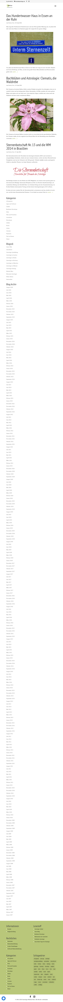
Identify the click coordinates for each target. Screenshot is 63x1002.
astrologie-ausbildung (38, 961)
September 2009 (10, 828)
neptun (48, 971)
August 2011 (9, 766)
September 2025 (10, 317)
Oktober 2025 (9, 314)
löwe (51, 969)
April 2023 (9, 392)
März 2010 (9, 812)
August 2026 (9, 287)
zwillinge (40, 984)
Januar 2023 (9, 401)
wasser (39, 982)
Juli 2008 (8, 866)
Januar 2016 (9, 625)
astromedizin (46, 961)
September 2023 (10, 379)
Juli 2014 (8, 674)
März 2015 (9, 652)
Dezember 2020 (10, 468)
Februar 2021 (9, 463)
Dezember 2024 (10, 341)
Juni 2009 (8, 836)
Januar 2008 (9, 882)
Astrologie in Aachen (11, 255)
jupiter (35, 969)
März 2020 (9, 493)
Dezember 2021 (10, 436)
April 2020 (9, 490)
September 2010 (10, 796)
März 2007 (9, 909)
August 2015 (9, 639)
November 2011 (10, 758)
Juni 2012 (8, 739)
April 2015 (9, 649)
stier (54, 976)
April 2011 (9, 777)
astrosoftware (53, 961)
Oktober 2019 (9, 506)
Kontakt (9, 929)
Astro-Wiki (9, 247)
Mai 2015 (8, 647)
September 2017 (10, 571)
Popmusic (8, 233)
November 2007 (10, 888)
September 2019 (10, 509)
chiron (44, 963)
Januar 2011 (9, 785)
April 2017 (9, 585)
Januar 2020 (9, 498)
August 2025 (9, 319)
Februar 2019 (9, 525)
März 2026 (9, 301)
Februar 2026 (9, 303)
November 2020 (10, 471)
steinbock (49, 976)
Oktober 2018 (9, 536)
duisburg (48, 963)
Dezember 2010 (10, 787)
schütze (35, 976)
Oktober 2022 (9, 409)
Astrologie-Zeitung (11, 268)
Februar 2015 (9, 655)
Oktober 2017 (9, 568)
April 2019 (9, 520)
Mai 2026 (8, 295)
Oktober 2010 (9, 793)
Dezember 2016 (10, 595)
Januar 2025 (9, 338)
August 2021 (9, 447)
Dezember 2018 (10, 530)
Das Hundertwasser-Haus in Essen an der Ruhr (29, 17)
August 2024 (9, 349)
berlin (35, 963)
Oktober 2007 (9, 890)
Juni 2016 (8, 612)
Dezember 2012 (10, 723)
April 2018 (9, 552)
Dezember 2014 (10, 660)
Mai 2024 (8, 357)
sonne (45, 976)
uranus (45, 979)
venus (49, 979)
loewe (47, 969)
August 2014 (9, 671)
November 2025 (10, 311)
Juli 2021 (8, 449)
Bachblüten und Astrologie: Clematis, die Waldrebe (31, 80)
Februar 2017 (9, 590)
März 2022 (9, 428)
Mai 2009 (8, 839)
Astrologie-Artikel (39, 929)
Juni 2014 (8, 677)
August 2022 (9, 414)
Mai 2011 (8, 774)
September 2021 (10, 444)
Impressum (10, 941)
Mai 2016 (8, 614)
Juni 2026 (8, 292)
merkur (40, 971)
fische (53, 963)
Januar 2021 (9, 466)
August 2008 (9, 863)
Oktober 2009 (9, 825)
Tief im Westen (10, 236)
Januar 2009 (9, 850)
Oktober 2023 (9, 376)
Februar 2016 (9, 622)
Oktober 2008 (9, 858)
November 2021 (10, 438)
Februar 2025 (9, 336)
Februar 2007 (9, 912)
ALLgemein (9, 201)
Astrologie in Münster (11, 266)
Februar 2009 (9, 847)
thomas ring (39, 979)
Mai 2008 (8, 871)
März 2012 (9, 747)
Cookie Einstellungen (12, 946)
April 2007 (9, 906)
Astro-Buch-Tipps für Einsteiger (42, 941)
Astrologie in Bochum (12, 260)
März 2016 (9, 620)
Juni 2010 (8, 804)
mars (54, 969)
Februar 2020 (9, 495)
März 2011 (9, 779)
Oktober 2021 (9, 441)
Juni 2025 (8, 325)
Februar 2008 (9, 879)
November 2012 (10, 725)
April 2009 (9, 842)
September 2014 (10, 668)
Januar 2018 (9, 560)
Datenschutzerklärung (12, 943)
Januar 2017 (9, 593)
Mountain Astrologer (11, 274)
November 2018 (10, 533)
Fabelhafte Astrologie (39, 939)
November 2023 (10, 374)
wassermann (44, 982)
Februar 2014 (9, 685)
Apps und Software (11, 204)
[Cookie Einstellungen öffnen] (4, 1000)
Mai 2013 (8, 709)
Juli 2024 (8, 352)
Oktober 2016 (9, 601)
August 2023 (9, 382)
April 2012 (9, 744)
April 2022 (9, 425)
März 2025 (9, 333)
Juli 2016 (8, 609)
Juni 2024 (8, 355)
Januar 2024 (9, 368)
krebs (39, 969)
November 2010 (10, 790)
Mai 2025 (8, 328)
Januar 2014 (9, 687)
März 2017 (9, 587)
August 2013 (9, 701)
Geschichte (9, 217)
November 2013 (10, 693)
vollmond (54, 979)
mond (44, 971)
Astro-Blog (37, 931)
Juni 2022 (8, 420)
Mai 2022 (8, 422)
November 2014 (10, 663)
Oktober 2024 (9, 346)
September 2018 (10, 539)
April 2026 (9, 298)
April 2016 (9, 617)
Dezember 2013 (10, 690)
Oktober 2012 (9, 728)
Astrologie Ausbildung (12, 252)
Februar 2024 (9, 365)
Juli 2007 (8, 898)
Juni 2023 (8, 387)
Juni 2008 (8, 869)
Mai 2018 (8, 549)
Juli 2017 (8, 576)
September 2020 (10, 476)
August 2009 (9, 831)
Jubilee (8, 222)
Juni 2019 (8, 517)
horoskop (41, 966)
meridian (35, 971)
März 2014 (9, 682)
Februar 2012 (9, 750)
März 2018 (9, 555)
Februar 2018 (9, 558)
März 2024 (9, 363)
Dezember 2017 (10, 563)
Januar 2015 (9, 658)
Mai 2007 (8, 904)
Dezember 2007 (10, 885)
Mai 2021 (8, 455)
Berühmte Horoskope (11, 209)
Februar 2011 (9, 782)
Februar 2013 (9, 717)
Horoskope (9, 220)
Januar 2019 (9, 528)
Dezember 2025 (10, 309)
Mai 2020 (8, 487)
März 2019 (9, 522)
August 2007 (9, 896)
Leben (8, 228)
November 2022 (10, 406)
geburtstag (36, 966)
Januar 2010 (9, 817)
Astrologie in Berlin (11, 257)
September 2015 (10, 636)
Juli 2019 (8, 514)
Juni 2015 (8, 644)
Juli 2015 (8, 641)
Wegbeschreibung (11, 931)
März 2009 (9, 844)
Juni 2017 (8, 579)
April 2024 (9, 360)
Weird (7, 239)
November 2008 (10, 855)
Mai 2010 (8, 806)
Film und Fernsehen (11, 214)
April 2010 (9, 809)
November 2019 (10, 503)
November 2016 (10, 598)
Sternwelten (9, 279)
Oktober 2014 (9, 666)
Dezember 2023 (10, 371)
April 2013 (9, 712)
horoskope (47, 966)
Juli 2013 (8, 704)
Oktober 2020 (9, 474)
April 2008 (9, 874)
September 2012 (10, 731)
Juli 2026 (8, 290)
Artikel (8, 206)
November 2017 (10, 566)
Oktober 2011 (9, 760)
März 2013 (9, 714)
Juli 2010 (8, 801)
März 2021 (9, 460)
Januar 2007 (9, 915)
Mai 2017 (8, 582)
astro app (42, 958)
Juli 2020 (8, 482)
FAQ (7, 212)
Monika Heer (11, 23)
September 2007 (10, 893)
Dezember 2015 (10, 628)
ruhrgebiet (46, 974)
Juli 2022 (8, 417)
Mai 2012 (8, 741)
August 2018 (9, 541)
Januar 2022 (9, 433)
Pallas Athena (9, 276)
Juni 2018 (8, 547)
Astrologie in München (12, 263)
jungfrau (52, 966)
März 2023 (9, 395)
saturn (51, 974)
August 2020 (9, 479)
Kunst (7, 225)
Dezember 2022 (10, 403)
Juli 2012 (8, 736)
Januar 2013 (9, 720)
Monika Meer (9, 271)
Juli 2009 (8, 833)
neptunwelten (36, 974)
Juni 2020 (8, 484)
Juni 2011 (8, 771)
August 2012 (9, 733)
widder (35, 984)
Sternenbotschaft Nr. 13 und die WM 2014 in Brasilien (28, 146)
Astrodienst (9, 249)
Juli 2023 (8, 384)
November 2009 (10, 823)
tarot (35, 979)
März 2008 (9, 877)
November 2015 (10, 631)
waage (35, 982)
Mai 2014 (8, 679)
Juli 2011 (8, 769)
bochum (39, 963)
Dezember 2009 (10, 820)
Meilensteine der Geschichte (41, 936)
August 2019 (9, 512)
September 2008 (10, 860)
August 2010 (9, 798)
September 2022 (10, 411)
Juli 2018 (8, 544)
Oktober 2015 (9, 633)
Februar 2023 (9, 398)
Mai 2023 (8, 390)
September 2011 (10, 763)
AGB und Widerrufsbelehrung (14, 948)
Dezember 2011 (10, 755)
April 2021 (9, 457)
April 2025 (9, 330)
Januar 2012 (9, 752)
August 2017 (9, 574)
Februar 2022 (9, 430)
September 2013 (10, 698)
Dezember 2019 (10, 501)
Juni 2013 (8, 706)
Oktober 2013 (9, 695)
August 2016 (9, 606)
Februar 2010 (9, 815)
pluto (42, 974)
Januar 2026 (9, 306)
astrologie (47, 958)
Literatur (8, 231)
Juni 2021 (8, 452)
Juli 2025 (8, 322)
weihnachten (51, 982)
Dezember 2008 (10, 852)
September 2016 (10, 603)
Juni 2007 (8, 901)
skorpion (40, 976)
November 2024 (10, 344)
